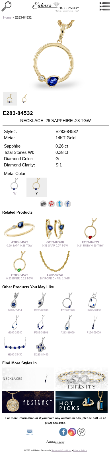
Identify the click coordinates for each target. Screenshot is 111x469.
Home (7, 17)
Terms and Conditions (61, 450)
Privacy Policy (80, 450)
